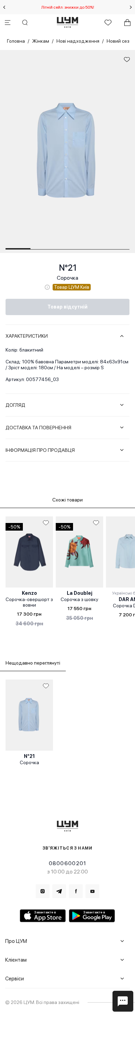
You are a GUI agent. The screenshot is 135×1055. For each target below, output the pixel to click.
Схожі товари (67, 500)
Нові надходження (77, 41)
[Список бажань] (108, 22)
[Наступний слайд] (131, 7)
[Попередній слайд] (4, 7)
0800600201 (68, 863)
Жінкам (40, 41)
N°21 (67, 268)
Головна (16, 41)
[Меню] (7, 22)
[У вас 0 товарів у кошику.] (127, 22)
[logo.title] (67, 826)
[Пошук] (25, 22)
